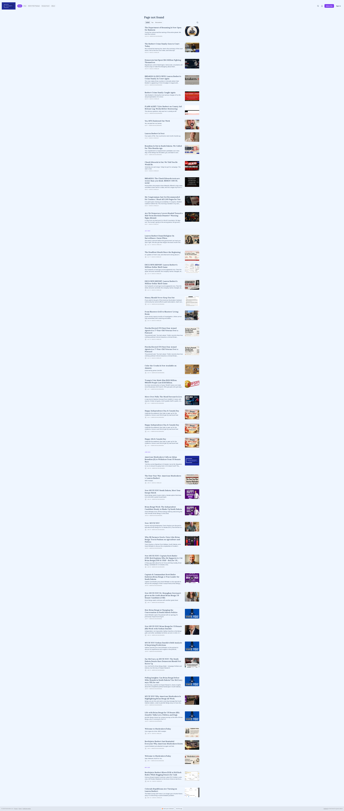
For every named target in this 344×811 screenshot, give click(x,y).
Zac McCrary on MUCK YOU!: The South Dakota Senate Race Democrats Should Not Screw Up (163, 661)
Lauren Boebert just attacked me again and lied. (159, 746)
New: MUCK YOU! (152, 523)
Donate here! (45, 6)
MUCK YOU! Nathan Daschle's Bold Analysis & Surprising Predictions (163, 644)
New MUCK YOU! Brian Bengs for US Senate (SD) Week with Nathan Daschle (163, 627)
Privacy (16, 808)
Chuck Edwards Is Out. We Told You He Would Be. (161, 163)
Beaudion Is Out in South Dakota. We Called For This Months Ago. (163, 147)
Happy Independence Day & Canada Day (162, 411)
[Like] (146, 518)
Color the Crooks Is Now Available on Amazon (160, 367)
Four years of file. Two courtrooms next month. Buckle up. (163, 136)
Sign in (338, 6)
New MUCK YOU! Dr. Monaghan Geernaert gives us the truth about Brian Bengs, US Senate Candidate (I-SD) (163, 595)
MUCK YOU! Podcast (34, 6)
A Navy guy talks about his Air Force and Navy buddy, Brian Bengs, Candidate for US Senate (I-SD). (163, 564)
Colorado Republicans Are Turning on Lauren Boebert (161, 790)
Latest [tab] (148, 22)
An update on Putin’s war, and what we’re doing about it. (162, 255)
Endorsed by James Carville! (153, 370)
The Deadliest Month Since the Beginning (162, 252)
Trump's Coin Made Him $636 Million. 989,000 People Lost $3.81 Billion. (161, 381)
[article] (172, 33)
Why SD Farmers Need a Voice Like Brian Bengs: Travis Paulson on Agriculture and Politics (162, 539)
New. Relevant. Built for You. (153, 758)
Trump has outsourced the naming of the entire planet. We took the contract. (163, 33)
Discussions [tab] (158, 22)
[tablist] (154, 22)
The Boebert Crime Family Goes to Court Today (162, 45)
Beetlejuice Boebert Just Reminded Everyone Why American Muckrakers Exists (164, 742)
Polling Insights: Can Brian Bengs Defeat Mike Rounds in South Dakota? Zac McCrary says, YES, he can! (163, 680)
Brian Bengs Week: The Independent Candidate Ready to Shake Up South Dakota (163, 508)
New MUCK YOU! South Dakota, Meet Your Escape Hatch (163, 491)
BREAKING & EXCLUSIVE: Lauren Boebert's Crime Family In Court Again (163, 77)
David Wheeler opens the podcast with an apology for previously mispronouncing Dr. (161, 615)
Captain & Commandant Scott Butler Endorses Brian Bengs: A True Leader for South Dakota (162, 576)
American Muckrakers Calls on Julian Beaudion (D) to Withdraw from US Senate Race (163, 459)
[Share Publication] (322, 6)
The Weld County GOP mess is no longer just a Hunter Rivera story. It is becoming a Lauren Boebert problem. (163, 794)
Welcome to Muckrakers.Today (158, 729)
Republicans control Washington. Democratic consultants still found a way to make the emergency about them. (163, 65)
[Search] (318, 6)
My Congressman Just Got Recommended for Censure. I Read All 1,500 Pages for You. (163, 198)
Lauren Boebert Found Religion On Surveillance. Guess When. (159, 237)
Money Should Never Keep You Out (160, 298)
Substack (326, 808)
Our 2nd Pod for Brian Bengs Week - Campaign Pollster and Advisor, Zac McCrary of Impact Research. (163, 667)
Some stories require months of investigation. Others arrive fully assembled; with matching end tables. (163, 317)
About (53, 6)
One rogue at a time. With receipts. (155, 731)
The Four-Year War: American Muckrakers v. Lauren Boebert (163, 477)
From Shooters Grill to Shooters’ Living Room (161, 313)
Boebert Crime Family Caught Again (160, 92)
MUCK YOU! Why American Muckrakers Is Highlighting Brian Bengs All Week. (163, 697)
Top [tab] (152, 22)
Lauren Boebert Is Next (154, 133)
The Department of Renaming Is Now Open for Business (163, 28)
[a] (192, 124)
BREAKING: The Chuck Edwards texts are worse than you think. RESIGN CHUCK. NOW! (162, 180)
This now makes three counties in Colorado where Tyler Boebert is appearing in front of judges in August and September (162, 82)
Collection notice (26, 808)
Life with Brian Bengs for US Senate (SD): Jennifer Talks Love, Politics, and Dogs (162, 713)
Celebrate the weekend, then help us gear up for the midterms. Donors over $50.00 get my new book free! (161, 414)
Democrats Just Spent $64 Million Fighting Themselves (163, 61)
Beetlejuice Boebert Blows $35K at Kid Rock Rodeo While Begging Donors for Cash (163, 773)
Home (20, 6)
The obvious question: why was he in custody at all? (161, 111)
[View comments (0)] (158, 39)
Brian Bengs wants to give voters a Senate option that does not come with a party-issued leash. (163, 496)
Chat (24, 6)
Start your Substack (168, 808)
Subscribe (329, 6)
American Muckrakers (156, 36)
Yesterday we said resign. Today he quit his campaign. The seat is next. (163, 168)
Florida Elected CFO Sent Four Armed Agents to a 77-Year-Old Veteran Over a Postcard (161, 330)
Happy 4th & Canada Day (155, 439)
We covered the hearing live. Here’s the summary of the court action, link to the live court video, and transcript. (164, 49)
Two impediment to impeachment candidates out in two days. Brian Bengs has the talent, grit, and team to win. (162, 151)
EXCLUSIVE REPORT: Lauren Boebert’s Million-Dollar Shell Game (161, 266)
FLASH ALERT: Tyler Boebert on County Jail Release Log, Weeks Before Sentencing (163, 107)
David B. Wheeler (154, 52)
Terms (20, 808)
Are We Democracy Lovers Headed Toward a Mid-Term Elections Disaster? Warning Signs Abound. (164, 215)
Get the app (179, 808)
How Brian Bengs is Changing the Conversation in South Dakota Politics (161, 611)
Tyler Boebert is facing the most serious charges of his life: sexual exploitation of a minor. (163, 96)
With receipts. (149, 480)
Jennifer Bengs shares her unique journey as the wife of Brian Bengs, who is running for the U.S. (164, 718)
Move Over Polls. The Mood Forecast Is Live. (163, 397)
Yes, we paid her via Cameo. (153, 123)
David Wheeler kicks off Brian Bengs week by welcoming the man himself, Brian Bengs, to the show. (163, 512)
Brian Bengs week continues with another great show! (161, 600)
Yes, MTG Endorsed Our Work (157, 121)
